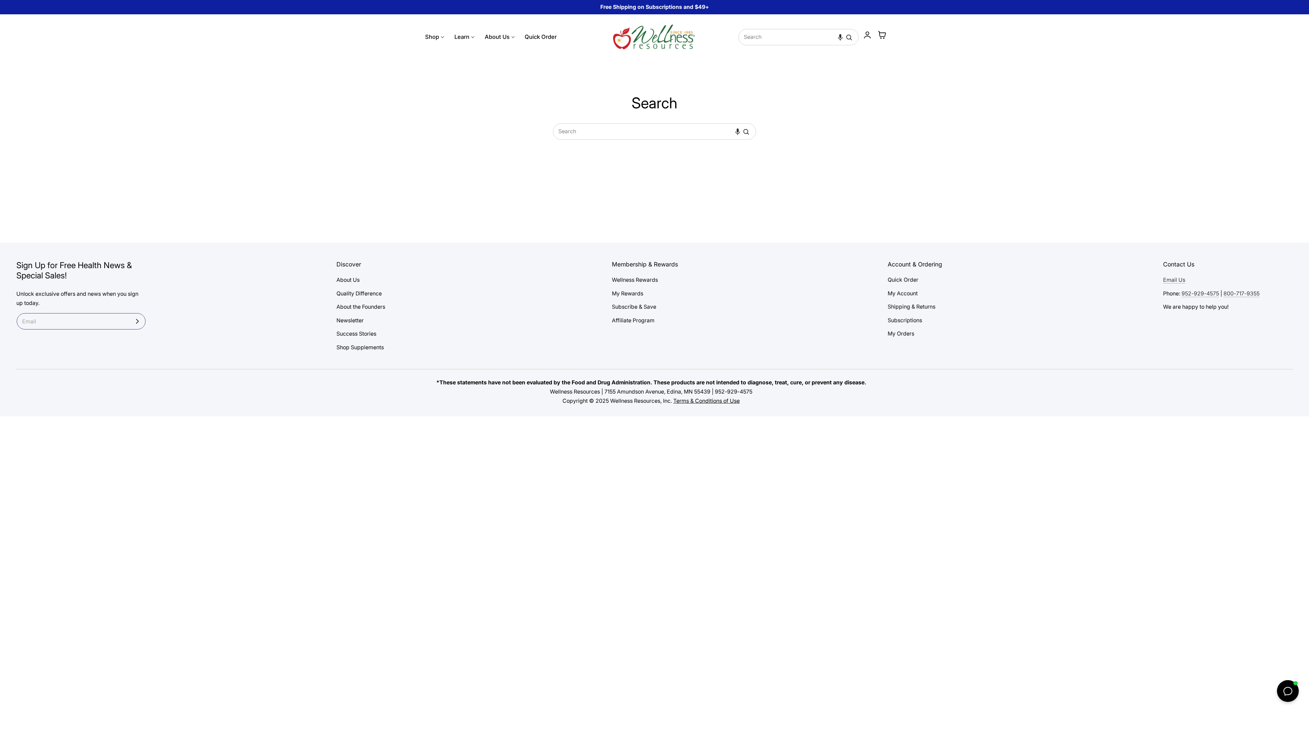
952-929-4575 (1200, 293)
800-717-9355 (1241, 293)
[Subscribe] (137, 321)
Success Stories (356, 334)
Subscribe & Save (634, 307)
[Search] (849, 37)
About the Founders (360, 307)
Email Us (1174, 280)
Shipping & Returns (911, 307)
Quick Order (903, 280)
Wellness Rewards (635, 280)
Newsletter (350, 320)
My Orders (901, 334)
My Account (903, 293)
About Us (348, 280)
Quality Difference (359, 293)
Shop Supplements (360, 347)
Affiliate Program (633, 320)
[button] (840, 37)
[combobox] (798, 37)
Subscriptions (905, 320)
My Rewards (627, 293)
